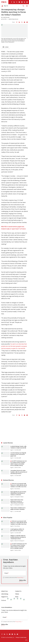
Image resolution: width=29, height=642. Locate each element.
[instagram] (22, 2)
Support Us (4, 596)
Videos (17, 594)
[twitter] (16, 2)
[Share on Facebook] (16, 22)
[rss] (24, 2)
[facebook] (11, 2)
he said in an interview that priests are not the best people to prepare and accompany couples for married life (14, 346)
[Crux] (3, 2)
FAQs (16, 596)
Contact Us (18, 591)
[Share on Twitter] (22, 22)
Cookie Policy (23, 637)
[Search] (23, 6)
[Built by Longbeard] (26, 640)
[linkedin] (14, 2)
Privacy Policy (20, 577)
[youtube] (19, 2)
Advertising (4, 594)
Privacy (17, 637)
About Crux (4, 591)
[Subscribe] (27, 2)
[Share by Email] (24, 22)
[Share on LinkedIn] (19, 22)
